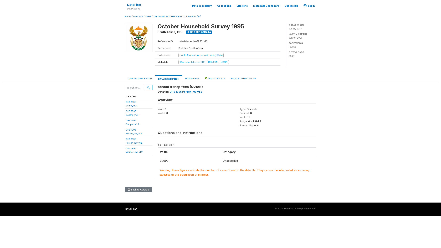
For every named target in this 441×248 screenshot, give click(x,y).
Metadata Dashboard (266, 5)
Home (128, 16)
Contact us (291, 5)
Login (311, 5)
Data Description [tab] (168, 79)
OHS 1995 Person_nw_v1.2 (186, 91)
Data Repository (202, 5)
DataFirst (134, 5)
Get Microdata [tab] (216, 78)
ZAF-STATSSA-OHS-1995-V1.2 (169, 16)
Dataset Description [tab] (140, 78)
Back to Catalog (139, 189)
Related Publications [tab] (243, 78)
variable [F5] (194, 16)
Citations (242, 5)
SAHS (148, 16)
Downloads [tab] (192, 78)
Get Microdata (200, 32)
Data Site (138, 16)
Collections (224, 5)
